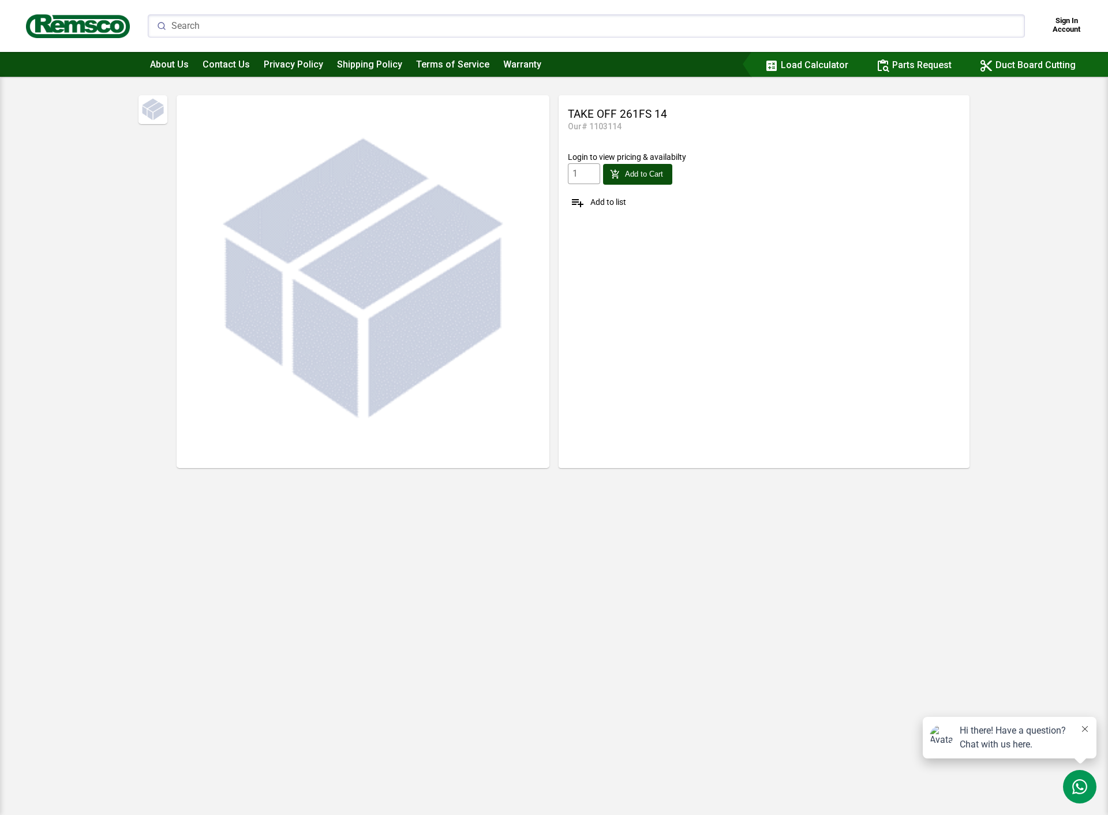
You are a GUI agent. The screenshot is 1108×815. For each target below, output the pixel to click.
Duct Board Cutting (1027, 64)
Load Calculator (806, 64)
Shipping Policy (369, 64)
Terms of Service (452, 64)
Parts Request (914, 64)
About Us (169, 64)
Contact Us (226, 64)
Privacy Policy (293, 64)
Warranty (522, 64)
